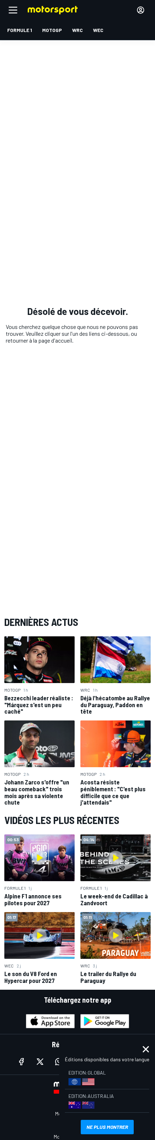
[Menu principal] (13, 10)
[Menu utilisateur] (140, 10)
